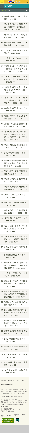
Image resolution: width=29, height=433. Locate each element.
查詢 (27, 2)
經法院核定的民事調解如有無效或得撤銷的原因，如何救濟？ (14, 323)
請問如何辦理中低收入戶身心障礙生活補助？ (14, 117)
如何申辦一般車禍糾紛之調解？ (14, 363)
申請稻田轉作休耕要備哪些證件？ (14, 180)
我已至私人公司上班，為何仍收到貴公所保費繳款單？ (14, 79)
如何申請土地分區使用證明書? (14, 204)
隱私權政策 (11, 380)
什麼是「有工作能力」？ (14, 59)
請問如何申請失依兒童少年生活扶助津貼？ (14, 125)
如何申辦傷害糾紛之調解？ (14, 340)
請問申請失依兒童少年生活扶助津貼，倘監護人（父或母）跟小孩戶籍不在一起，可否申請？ (14, 136)
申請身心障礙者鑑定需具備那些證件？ (14, 146)
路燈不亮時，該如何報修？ (14, 196)
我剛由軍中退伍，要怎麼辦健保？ (14, 17)
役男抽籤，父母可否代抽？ (14, 219)
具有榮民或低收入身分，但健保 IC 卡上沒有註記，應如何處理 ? (14, 239)
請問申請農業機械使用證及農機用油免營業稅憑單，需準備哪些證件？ (14, 163)
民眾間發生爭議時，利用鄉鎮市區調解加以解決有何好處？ (14, 283)
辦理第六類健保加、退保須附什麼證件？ (14, 36)
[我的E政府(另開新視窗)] (17, 420)
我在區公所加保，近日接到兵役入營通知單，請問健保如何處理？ (14, 26)
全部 (8, 10)
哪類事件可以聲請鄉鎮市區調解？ (14, 348)
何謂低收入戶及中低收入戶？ (14, 109)
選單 (2, 2)
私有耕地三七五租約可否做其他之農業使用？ (14, 172)
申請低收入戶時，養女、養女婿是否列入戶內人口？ (14, 89)
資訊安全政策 (20, 380)
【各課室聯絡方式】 (7, 393)
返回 (2, 6)
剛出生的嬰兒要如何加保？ (14, 256)
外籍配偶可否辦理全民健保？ (14, 248)
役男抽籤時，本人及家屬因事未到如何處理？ (14, 211)
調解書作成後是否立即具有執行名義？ (14, 332)
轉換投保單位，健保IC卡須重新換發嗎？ (14, 44)
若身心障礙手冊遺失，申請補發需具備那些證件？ (14, 228)
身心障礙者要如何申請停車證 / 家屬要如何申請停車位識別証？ (14, 312)
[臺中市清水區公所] (14, 1)
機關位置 (3, 380)
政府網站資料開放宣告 (7, 384)
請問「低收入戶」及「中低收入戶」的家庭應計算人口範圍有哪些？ (14, 100)
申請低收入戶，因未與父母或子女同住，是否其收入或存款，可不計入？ (14, 68)
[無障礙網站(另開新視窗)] (8, 420)
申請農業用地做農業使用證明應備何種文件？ (14, 188)
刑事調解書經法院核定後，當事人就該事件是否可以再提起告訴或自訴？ (14, 294)
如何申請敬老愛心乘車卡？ (14, 154)
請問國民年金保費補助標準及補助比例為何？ (14, 303)
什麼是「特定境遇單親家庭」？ (14, 51)
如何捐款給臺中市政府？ (14, 371)
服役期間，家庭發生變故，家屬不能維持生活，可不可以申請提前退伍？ (14, 265)
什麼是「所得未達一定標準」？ (14, 274)
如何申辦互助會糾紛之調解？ (14, 356)
